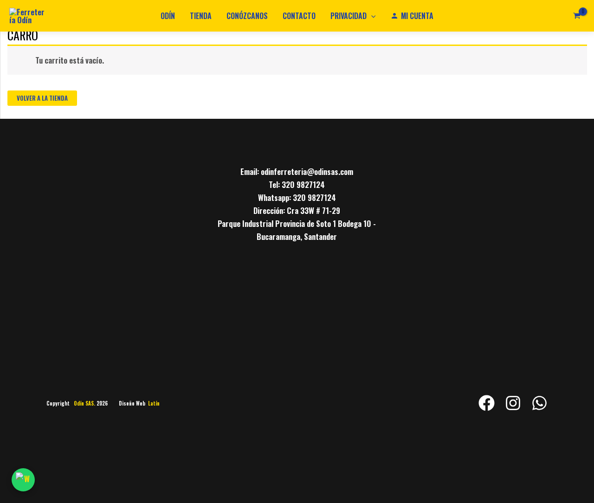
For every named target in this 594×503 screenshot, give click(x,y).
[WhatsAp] (539, 403)
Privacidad (348, 15)
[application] (371, 16)
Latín (154, 403)
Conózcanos (247, 15)
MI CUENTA (417, 15)
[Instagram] (513, 403)
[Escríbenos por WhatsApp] (23, 479)
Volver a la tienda (42, 98)
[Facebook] (486, 403)
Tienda (201, 15)
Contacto (299, 15)
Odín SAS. (85, 403)
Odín (168, 15)
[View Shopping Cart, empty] (577, 16)
